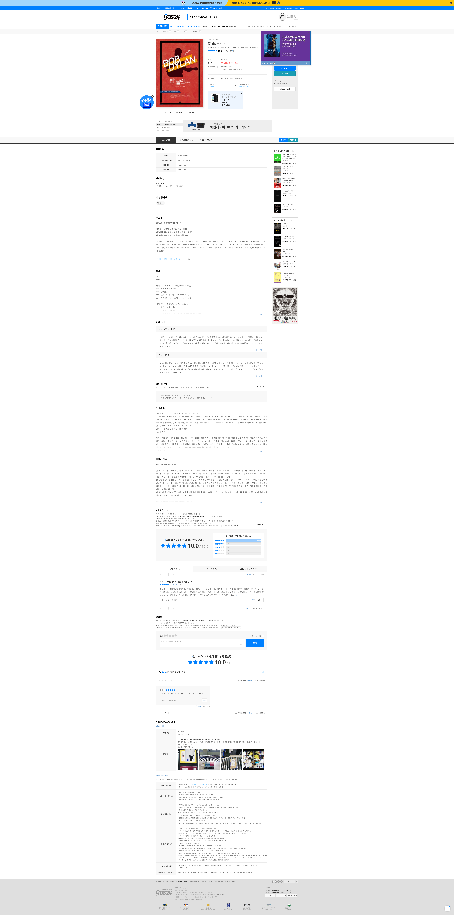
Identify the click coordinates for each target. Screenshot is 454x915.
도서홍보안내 (204, 881)
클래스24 (225, 26)
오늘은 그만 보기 (267, 63)
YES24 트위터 (278, 881)
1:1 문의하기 (270, 895)
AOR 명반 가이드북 (288, 262)
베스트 (172, 26)
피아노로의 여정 (287, 191)
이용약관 (172, 881)
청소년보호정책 (194, 881)
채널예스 (206, 26)
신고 (191, 585)
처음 (160, 574)
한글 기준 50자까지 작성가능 (171, 641)
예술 (175, 31)
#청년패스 (160, 203)
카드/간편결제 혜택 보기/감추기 (243, 79)
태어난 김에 (226, 100)
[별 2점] (164, 636)
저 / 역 (217, 47)
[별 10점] (175, 636)
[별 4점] (167, 636)
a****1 (200, 707)
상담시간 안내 (292, 895)
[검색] (245, 17)
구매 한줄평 (241, 680)
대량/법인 (295, 26)
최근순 (248, 575)
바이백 (190, 26)
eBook (212, 85)
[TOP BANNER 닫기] (451, 3)
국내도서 (165, 31)
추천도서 (287, 26)
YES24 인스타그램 (281, 881)
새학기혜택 (251, 26)
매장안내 (197, 26)
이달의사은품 (271, 26)
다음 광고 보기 (297, 20)
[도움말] (217, 67)
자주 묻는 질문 (281, 895)
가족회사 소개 (291, 881)
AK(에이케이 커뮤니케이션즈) (237, 47)
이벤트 (184, 26)
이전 (164, 574)
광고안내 (213, 881)
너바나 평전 (286, 224)
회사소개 (158, 881)
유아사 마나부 (212, 47)
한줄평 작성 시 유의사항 (263, 636)
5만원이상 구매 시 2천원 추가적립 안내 (244, 70)
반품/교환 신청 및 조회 (194, 784)
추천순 (255, 575)
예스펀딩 (217, 26)
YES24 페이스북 (276, 881)
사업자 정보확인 (220, 894)
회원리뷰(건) (230, 51)
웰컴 (158, 31)
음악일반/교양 (194, 31)
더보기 (292, 151)
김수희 (222, 47)
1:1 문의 (204, 784)
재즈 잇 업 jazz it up (288, 204)
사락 (211, 26)
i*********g (174, 585)
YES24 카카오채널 (273, 881)
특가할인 (280, 26)
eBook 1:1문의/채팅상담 (287, 892)
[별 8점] (173, 636)
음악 (183, 31)
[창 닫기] (240, 93)
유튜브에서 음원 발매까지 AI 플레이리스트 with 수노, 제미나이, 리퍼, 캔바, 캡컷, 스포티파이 (289, 158)
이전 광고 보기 (295, 20)
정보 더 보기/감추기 (224, 51)
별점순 (261, 575)
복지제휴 (227, 881)
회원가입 (272, 8)
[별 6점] (170, 636)
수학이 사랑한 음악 (288, 236)
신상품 (178, 26)
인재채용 (165, 881)
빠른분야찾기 (162, 26)
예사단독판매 (260, 26)
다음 (170, 574)
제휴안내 (220, 881)
